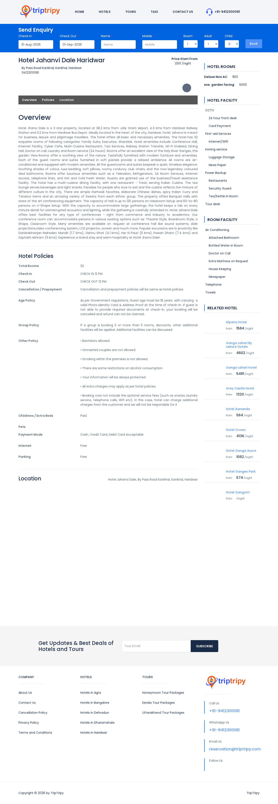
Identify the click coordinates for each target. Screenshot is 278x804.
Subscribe (204, 646)
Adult (209, 36)
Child (230, 36)
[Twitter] (219, 768)
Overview (29, 100)
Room (189, 36)
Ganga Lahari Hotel (241, 367)
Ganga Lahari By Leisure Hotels (239, 345)
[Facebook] (210, 768)
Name (107, 36)
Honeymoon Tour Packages (163, 692)
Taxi (154, 12)
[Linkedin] (227, 768)
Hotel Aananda (238, 409)
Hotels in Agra (90, 692)
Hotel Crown (236, 430)
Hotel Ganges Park (241, 471)
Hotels (104, 12)
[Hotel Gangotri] (213, 490)
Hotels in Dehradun (94, 712)
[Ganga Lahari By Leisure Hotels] (213, 346)
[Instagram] (236, 768)
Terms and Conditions (35, 732)
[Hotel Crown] (213, 428)
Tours (130, 12)
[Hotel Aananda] (213, 407)
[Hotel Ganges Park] (213, 472)
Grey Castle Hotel (240, 388)
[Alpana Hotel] (213, 320)
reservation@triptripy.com (235, 749)
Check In (26, 36)
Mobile (148, 36)
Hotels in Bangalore (94, 702)
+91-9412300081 (227, 12)
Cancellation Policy (32, 712)
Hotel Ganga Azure (241, 450)
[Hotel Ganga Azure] (213, 451)
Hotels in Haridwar (93, 732)
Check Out (69, 36)
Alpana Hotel (236, 322)
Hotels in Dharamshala (97, 722)
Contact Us (182, 12)
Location (67, 100)
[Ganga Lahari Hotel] (213, 365)
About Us (25, 692)
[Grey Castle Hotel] (213, 386)
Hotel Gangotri (238, 492)
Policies (48, 100)
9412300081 (30, 72)
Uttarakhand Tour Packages (163, 712)
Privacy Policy (28, 722)
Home (79, 12)
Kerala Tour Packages (158, 702)
